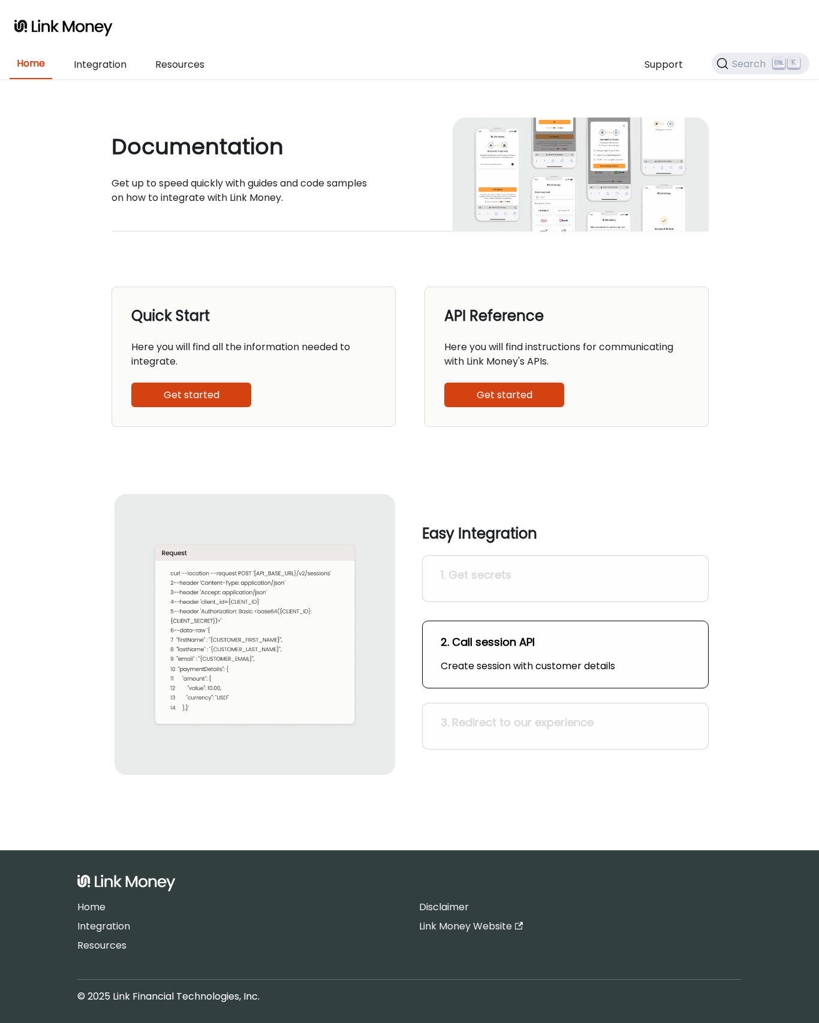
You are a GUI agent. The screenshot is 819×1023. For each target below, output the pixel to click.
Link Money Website (465, 926)
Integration (100, 64)
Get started (191, 395)
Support (664, 64)
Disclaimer (444, 907)
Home (31, 63)
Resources (179, 64)
